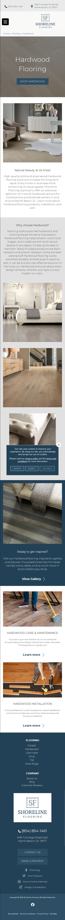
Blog (31, 781)
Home (6, 33)
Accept (17, 468)
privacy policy (31, 458)
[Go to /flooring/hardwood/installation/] (32, 690)
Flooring (16, 33)
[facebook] (33, 905)
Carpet (31, 745)
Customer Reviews (31, 785)
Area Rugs (31, 763)
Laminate (32, 752)
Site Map (53, 914)
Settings (47, 468)
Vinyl (32, 756)
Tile (32, 760)
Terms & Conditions (28, 914)
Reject (31, 468)
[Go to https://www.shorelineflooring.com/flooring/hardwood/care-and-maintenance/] (32, 619)
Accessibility (13, 914)
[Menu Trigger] (5, 21)
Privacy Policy (42, 914)
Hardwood (31, 749)
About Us (31, 778)
